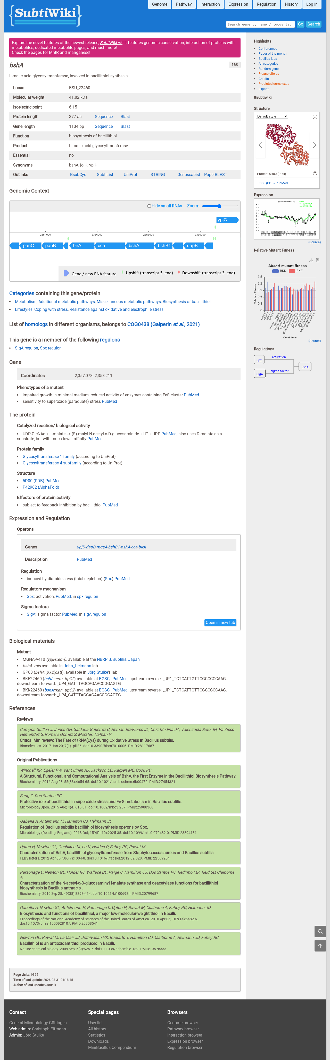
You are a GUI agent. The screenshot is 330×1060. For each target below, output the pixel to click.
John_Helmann (77, 665)
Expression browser (185, 1041)
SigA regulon (26, 348)
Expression (238, 4)
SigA (31, 614)
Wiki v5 (111, 42)
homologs (36, 324)
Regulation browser (184, 1047)
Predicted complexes (274, 84)
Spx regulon (51, 348)
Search (314, 24)
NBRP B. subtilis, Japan (118, 659)
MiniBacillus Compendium (112, 1047)
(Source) (314, 242)
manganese (78, 52)
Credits (264, 79)
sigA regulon (95, 614)
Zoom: (193, 205)
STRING (158, 174)
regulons (110, 340)
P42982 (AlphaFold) (41, 487)
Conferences (268, 49)
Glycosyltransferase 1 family (49, 456)
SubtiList (105, 174)
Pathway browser (183, 1028)
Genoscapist (188, 174)
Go (300, 24)
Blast (125, 116)
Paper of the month (272, 53)
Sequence (104, 116)
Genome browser (182, 1022)
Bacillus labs (268, 59)
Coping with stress (51, 309)
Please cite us (269, 74)
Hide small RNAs (167, 205)
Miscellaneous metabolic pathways (129, 301)
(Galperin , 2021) (175, 324)
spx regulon (87, 596)
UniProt (130, 174)
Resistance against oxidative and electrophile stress (116, 309)
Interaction (210, 4)
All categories (268, 63)
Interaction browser (184, 1035)
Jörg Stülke (97, 672)
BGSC (104, 678)
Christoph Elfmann (49, 1028)
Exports (264, 89)
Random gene (269, 69)
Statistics (96, 1035)
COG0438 (139, 324)
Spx (108, 578)
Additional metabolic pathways (66, 301)
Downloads (98, 1041)
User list (95, 1022)
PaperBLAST (215, 174)
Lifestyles (23, 309)
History (291, 4)
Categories (21, 293)
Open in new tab (220, 622)
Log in (312, 4)
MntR (54, 52)
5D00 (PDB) (33, 480)
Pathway (184, 4)
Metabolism (26, 301)
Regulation (266, 4)
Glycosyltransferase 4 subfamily (52, 463)
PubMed (191, 395)
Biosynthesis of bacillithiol (187, 301)
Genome (159, 4)
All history (97, 1028)
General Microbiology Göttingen (38, 1022)
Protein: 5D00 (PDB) (271, 174)
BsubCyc (78, 174)
